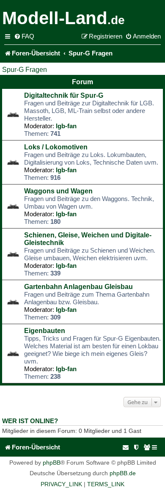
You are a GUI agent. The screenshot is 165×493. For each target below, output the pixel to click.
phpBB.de (123, 473)
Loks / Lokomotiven (56, 147)
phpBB (51, 462)
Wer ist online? (30, 421)
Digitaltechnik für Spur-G (63, 95)
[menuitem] (24, 36)
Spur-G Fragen (24, 69)
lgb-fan (66, 125)
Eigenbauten (44, 330)
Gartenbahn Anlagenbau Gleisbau (78, 286)
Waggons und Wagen (58, 191)
